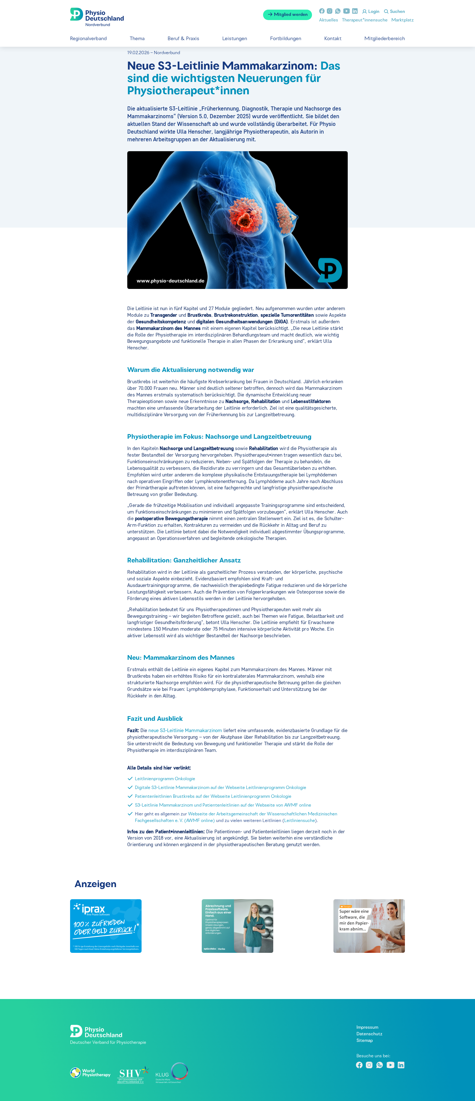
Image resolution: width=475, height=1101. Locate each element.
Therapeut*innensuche (365, 20)
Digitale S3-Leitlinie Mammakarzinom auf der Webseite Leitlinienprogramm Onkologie (220, 788)
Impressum (367, 1028)
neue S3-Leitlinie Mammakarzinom (185, 730)
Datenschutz (369, 1034)
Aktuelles (328, 20)
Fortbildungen (285, 39)
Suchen (397, 12)
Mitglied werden (290, 15)
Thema (137, 39)
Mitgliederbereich (384, 39)
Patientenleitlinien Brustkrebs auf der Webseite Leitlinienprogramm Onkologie (213, 797)
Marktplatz (402, 20)
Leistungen (234, 39)
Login (373, 12)
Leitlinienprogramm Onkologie (165, 779)
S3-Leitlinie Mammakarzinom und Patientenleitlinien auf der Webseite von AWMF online (223, 805)
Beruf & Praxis (183, 39)
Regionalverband (88, 39)
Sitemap (365, 1041)
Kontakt (332, 39)
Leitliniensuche (299, 821)
